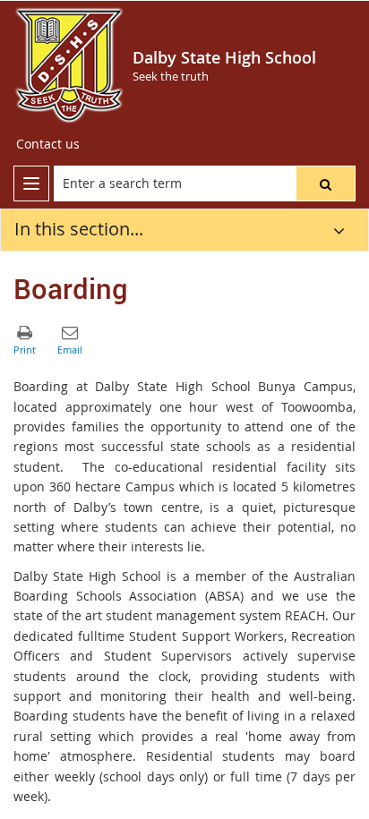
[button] (326, 183)
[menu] (31, 183)
